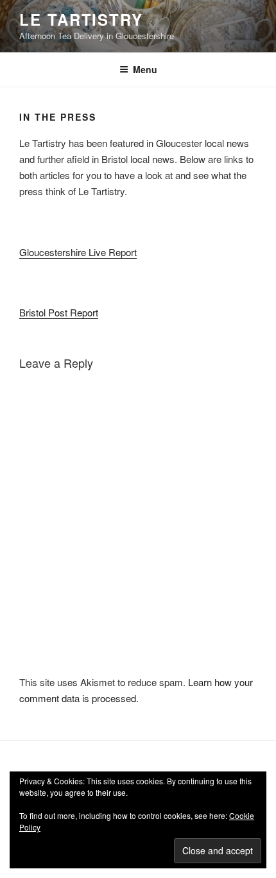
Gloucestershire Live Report (78, 252)
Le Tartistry (81, 19)
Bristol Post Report (58, 312)
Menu (145, 69)
